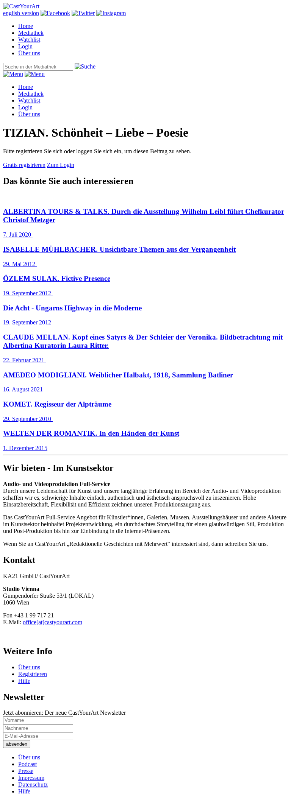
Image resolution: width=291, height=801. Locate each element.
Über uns (29, 53)
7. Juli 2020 (143, 222)
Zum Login (60, 165)
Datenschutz (33, 784)
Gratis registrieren (24, 165)
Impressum (31, 778)
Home (25, 26)
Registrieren (32, 674)
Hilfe (24, 681)
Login (25, 46)
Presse (25, 771)
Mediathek (31, 33)
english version (21, 13)
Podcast (27, 764)
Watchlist (29, 39)
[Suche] (85, 66)
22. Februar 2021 (143, 348)
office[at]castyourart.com (52, 622)
